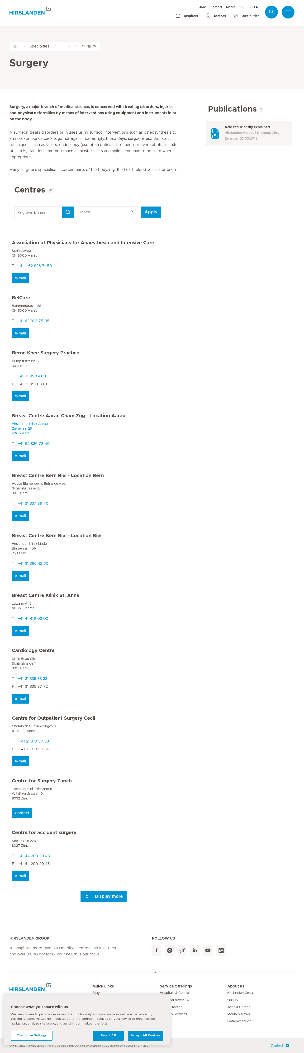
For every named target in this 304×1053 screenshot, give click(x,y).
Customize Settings (32, 1035)
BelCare (21, 298)
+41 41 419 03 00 (33, 619)
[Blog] (221, 950)
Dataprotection (239, 1021)
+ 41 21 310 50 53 (33, 741)
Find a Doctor (171, 1007)
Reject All (108, 1035)
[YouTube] (208, 950)
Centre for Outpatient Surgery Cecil (53, 718)
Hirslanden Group (240, 993)
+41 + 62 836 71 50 (35, 266)
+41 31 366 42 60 (33, 563)
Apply (151, 212)
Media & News (238, 1014)
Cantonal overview (174, 1000)
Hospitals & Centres (175, 993)
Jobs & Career (238, 1007)
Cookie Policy (113, 1045)
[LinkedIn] (195, 950)
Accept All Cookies (145, 1035)
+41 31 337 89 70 (33, 503)
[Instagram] (169, 950)
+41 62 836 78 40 (34, 444)
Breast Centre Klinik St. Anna (45, 595)
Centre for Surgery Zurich (42, 781)
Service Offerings (176, 986)
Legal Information (138, 1045)
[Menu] (288, 12)
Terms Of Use (56, 1045)
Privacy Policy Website (85, 1045)
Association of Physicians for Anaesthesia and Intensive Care (83, 242)
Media (231, 7)
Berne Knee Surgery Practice (45, 353)
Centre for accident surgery (44, 832)
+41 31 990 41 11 (32, 376)
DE (242, 7)
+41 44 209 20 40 (34, 856)
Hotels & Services (173, 1014)
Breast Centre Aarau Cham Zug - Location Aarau (68, 416)
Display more (108, 896)
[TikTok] (182, 950)
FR (249, 7)
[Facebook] (156, 950)
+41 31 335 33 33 (32, 679)
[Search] (271, 12)
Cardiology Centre (33, 650)
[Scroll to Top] (155, 972)
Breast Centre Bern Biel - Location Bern (58, 475)
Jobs (203, 7)
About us (235, 986)
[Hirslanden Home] (51, 989)
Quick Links (103, 986)
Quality (232, 1000)
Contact (216, 7)
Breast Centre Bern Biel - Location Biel (56, 535)
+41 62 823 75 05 (33, 321)
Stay (96, 993)
